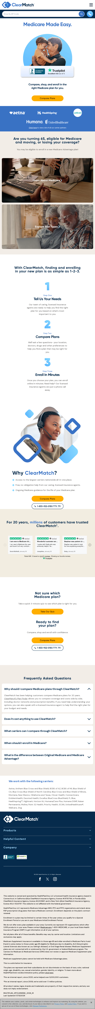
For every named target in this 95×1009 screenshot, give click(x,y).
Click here (33, 128)
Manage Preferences (40, 1006)
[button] (47, 689)
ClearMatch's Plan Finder (16, 698)
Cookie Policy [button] (72, 1004)
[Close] (91, 1002)
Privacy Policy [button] (59, 1004)
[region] (47, 1004)
